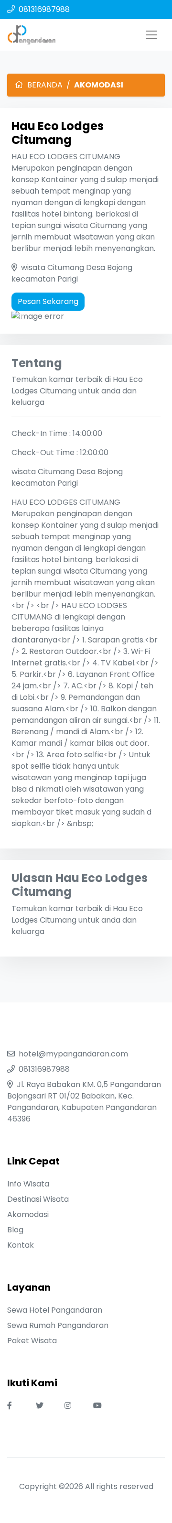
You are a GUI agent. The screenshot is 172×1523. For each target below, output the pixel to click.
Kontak (20, 1245)
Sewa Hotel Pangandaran (54, 1310)
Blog (15, 1229)
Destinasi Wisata (38, 1199)
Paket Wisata (32, 1340)
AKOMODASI (98, 84)
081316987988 (44, 9)
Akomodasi (28, 1214)
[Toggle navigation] (151, 35)
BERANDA (45, 84)
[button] (22, 316)
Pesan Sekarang (48, 301)
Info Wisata (28, 1183)
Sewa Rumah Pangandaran (57, 1325)
